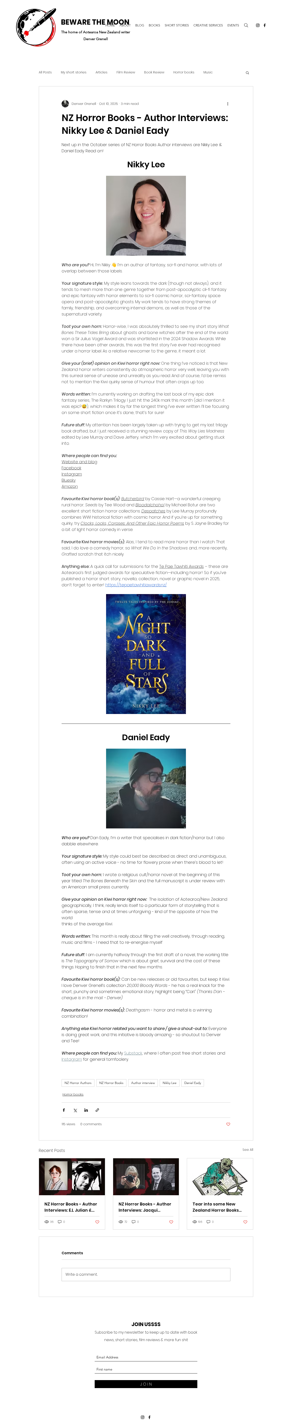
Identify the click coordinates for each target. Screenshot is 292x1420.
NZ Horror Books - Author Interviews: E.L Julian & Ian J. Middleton (70, 1207)
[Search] (246, 25)
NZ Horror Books (111, 1083)
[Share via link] (97, 1110)
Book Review (154, 72)
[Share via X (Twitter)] (75, 1110)
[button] (247, 72)
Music (208, 72)
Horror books (183, 72)
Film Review (126, 72)
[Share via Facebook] (64, 1110)
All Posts (45, 72)
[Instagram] (258, 25)
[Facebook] (264, 25)
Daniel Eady (192, 1083)
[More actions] (227, 103)
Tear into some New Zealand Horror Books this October (216, 1207)
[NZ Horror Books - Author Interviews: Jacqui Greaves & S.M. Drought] (146, 1176)
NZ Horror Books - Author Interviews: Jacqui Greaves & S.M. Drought (145, 1207)
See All (247, 1149)
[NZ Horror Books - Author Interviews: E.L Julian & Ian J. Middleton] (72, 1176)
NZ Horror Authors (78, 1083)
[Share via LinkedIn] (86, 1110)
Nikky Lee (170, 1083)
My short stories (73, 72)
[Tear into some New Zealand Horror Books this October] (220, 1176)
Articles (101, 72)
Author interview (143, 1083)
